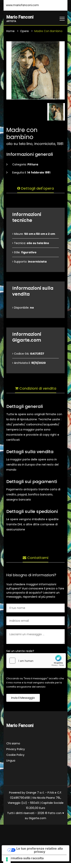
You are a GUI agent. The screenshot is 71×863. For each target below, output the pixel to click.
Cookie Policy (15, 755)
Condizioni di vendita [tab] (37, 388)
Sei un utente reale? (20, 651)
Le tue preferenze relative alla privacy (39, 850)
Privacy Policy (15, 749)
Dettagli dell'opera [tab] (37, 188)
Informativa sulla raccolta (24, 858)
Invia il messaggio (23, 698)
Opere (24, 31)
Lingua (10, 761)
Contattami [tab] (37, 557)
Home (10, 31)
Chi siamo (13, 743)
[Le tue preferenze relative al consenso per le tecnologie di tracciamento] (7, 859)
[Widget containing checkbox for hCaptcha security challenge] (36, 660)
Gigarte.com (37, 818)
